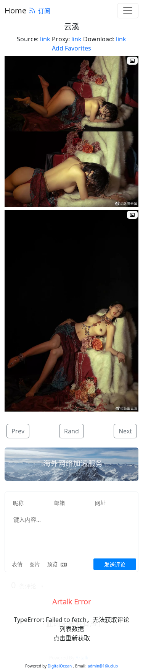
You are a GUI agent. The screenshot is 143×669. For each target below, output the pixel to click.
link (45, 39)
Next (125, 431)
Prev (17, 431)
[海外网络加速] (71, 464)
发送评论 (114, 564)
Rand (71, 431)
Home (15, 10)
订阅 (44, 11)
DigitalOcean (60, 666)
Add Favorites (71, 48)
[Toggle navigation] (127, 10)
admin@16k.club (103, 666)
